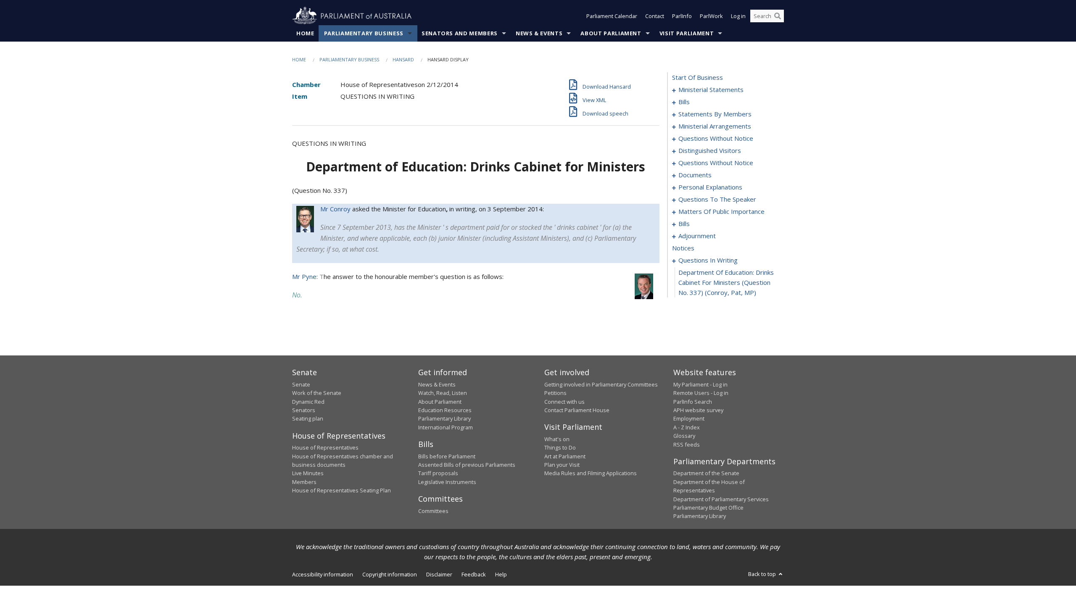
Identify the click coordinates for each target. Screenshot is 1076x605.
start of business (697, 77)
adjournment (697, 235)
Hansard (403, 59)
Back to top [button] (762, 574)
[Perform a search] (777, 16)
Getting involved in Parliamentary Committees (601, 384)
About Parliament (610, 33)
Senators (303, 410)
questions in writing (708, 260)
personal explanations (710, 187)
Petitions (555, 393)
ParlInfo (682, 16)
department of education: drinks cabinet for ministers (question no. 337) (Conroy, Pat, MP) (726, 282)
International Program (445, 427)
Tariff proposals (438, 473)
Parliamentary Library (444, 418)
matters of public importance (721, 211)
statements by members (715, 114)
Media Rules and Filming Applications (590, 473)
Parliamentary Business (364, 33)
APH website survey (698, 410)
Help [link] (501, 574)
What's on (557, 439)
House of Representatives (325, 447)
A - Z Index (686, 427)
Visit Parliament (686, 33)
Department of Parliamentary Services (721, 499)
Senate (301, 384)
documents (695, 175)
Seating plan (307, 418)
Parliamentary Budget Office (708, 507)
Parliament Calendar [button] (611, 16)
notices (683, 248)
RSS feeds (686, 444)
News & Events (539, 33)
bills (684, 101)
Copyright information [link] (389, 574)
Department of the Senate (706, 473)
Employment (688, 418)
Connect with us (564, 401)
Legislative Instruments (447, 482)
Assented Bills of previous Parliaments (466, 464)
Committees (433, 511)
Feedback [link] (474, 574)
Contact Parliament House (576, 410)
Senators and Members (460, 33)
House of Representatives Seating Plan (341, 490)
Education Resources (445, 410)
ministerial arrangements (714, 126)
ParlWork (711, 16)
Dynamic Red (308, 401)
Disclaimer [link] (439, 574)
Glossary (684, 435)
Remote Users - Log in (700, 393)
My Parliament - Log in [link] (700, 384)
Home (305, 33)
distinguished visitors (709, 150)
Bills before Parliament (446, 456)
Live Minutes (308, 473)
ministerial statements (711, 89)
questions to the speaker (717, 199)
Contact (654, 16)
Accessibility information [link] (322, 574)
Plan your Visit (562, 464)
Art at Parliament (564, 456)
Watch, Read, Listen (442, 393)
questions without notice (715, 138)
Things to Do (560, 447)
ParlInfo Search (692, 401)
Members (304, 482)
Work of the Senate (316, 393)
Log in (738, 16)
